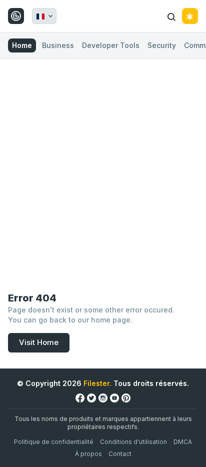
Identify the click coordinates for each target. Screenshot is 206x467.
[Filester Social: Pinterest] (126, 397)
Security (162, 45)
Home (22, 45)
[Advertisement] (103, 167)
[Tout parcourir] (190, 16)
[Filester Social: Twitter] (91, 397)
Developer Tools (111, 45)
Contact (120, 454)
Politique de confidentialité (54, 442)
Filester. (98, 383)
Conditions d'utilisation (133, 442)
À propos (88, 454)
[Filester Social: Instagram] (103, 397)
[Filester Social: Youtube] (114, 397)
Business (58, 45)
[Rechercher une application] (172, 16)
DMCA (183, 442)
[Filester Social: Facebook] (80, 397)
